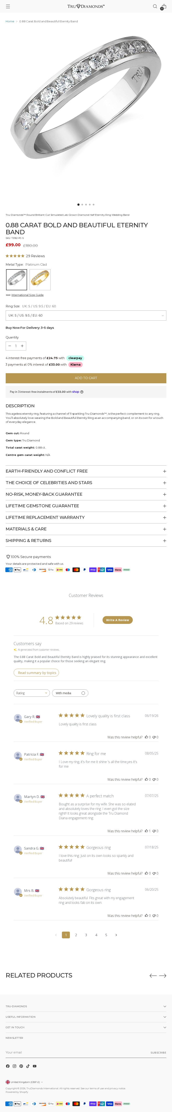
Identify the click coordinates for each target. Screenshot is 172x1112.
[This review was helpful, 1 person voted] (146, 831)
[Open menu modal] (8, 6)
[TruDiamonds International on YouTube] (35, 1067)
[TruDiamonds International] (86, 6)
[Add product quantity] (22, 346)
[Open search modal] (155, 6)
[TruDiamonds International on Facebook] (8, 1067)
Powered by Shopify (17, 1092)
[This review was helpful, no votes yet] (146, 737)
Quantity (12, 337)
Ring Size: (31, 306)
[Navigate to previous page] (56, 935)
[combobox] (32, 693)
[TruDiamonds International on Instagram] (14, 1067)
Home (10, 21)
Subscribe (158, 1052)
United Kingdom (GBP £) (25, 1082)
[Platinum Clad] (16, 279)
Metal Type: (26, 264)
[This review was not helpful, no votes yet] (153, 737)
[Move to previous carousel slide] (153, 975)
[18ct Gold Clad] (40, 279)
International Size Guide (28, 295)
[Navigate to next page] (116, 935)
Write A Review (117, 620)
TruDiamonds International (42, 1088)
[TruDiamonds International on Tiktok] (28, 1067)
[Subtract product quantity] (9, 346)
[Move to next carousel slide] (162, 975)
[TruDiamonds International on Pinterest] (21, 1067)
